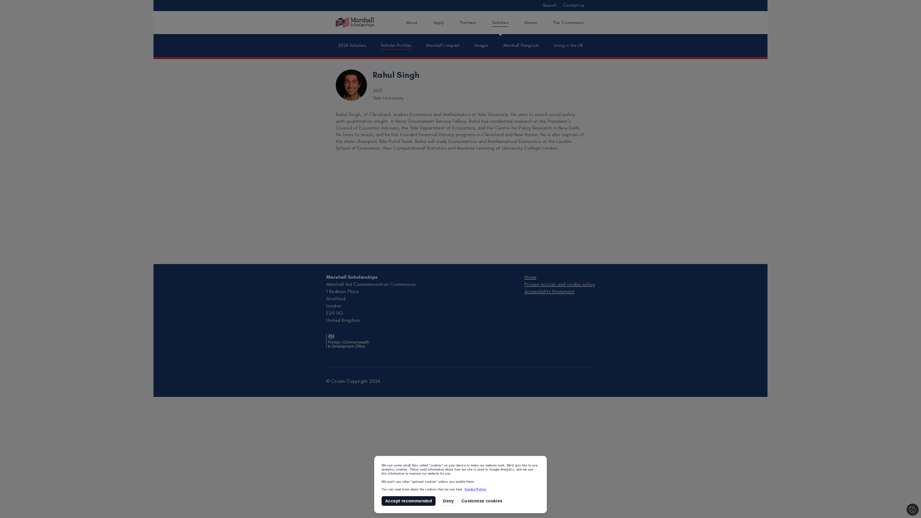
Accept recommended (408, 501)
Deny (448, 501)
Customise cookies (481, 501)
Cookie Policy (475, 489)
